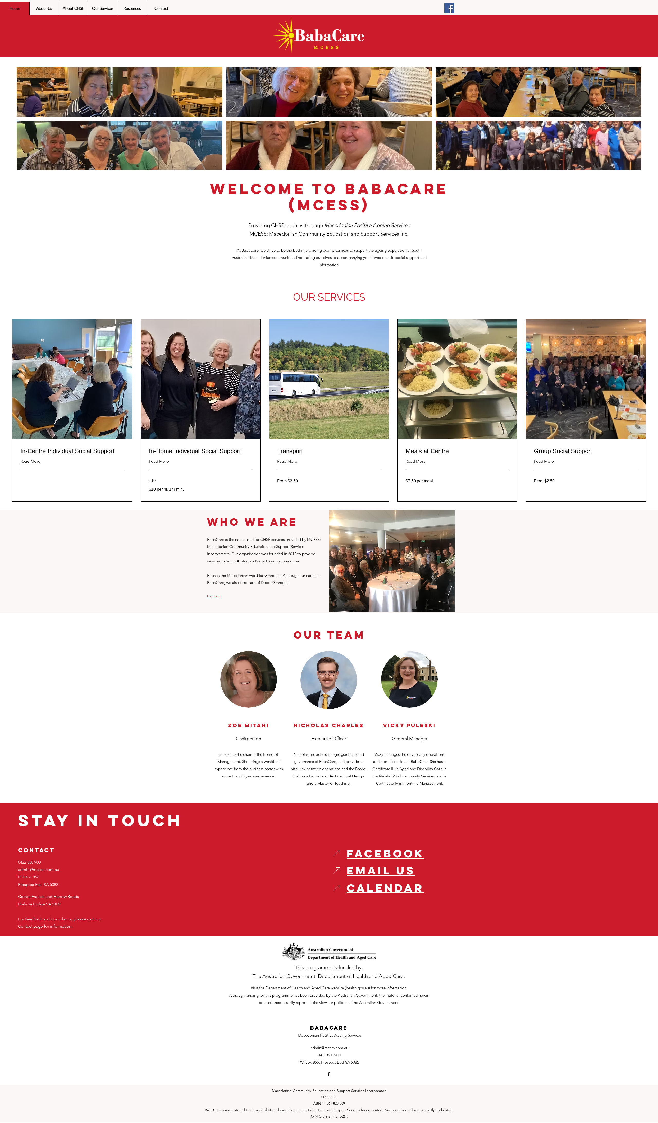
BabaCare (329, 1028)
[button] (119, 92)
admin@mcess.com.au (38, 869)
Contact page (30, 926)
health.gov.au (357, 987)
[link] (72, 451)
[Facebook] (449, 8)
